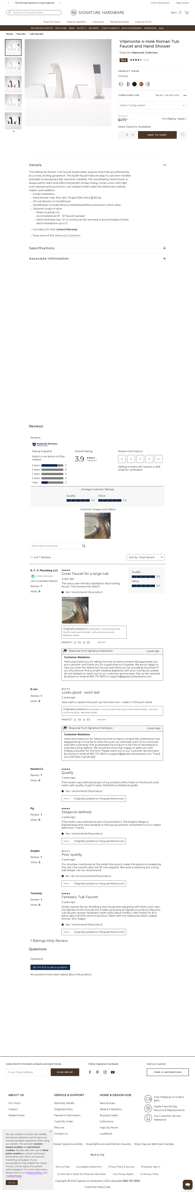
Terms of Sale (62, 1166)
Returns (59, 1127)
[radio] (121, 84)
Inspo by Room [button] (143, 21)
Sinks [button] (71, 28)
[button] (51, 1131)
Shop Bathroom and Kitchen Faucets (108, 1144)
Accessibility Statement (89, 1166)
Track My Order (63, 1121)
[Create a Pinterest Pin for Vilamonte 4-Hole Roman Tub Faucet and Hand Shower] (124, 60)
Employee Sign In (150, 1166)
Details (180, 119)
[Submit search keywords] (9, 12)
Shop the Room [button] (52, 21)
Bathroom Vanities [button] (42, 28)
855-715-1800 (131, 1180)
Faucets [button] (81, 28)
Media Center (16, 1115)
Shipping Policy (63, 1109)
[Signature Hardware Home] (97, 12)
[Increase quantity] (133, 135)
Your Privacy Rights (123, 1174)
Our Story (14, 1103)
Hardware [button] (150, 28)
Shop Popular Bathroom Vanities (154, 1144)
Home (9, 34)
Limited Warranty (66, 229)
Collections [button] (98, 21)
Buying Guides (109, 1115)
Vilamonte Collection (144, 52)
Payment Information (67, 1115)
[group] (34, 3)
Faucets (21, 34)
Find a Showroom (160, 3)
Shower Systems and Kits (67, 1144)
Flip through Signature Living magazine (34, 3)
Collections (106, 1121)
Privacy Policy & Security (121, 1166)
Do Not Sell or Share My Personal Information (81, 1174)
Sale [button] (161, 28)
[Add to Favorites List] (183, 135)
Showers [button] (94, 28)
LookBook (106, 1133)
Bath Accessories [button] (132, 28)
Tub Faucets (36, 34)
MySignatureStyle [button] (119, 21)
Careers (13, 1109)
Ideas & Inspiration (111, 1109)
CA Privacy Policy (149, 1174)
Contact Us (60, 1133)
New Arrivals (107, 1103)
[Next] (61, 3)
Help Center (182, 3)
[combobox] (34, 12)
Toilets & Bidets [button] (110, 28)
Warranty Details (64, 1103)
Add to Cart (157, 134)
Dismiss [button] (11, 1182)
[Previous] (8, 3)
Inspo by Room (109, 1127)
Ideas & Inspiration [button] (76, 21)
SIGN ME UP (65, 1072)
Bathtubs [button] (60, 28)
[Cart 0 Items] (187, 12)
